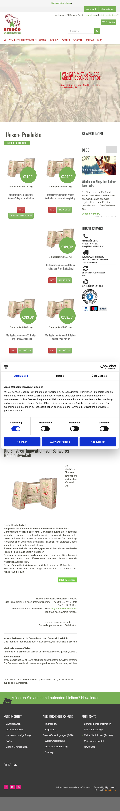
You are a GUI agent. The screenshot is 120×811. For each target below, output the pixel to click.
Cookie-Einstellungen (17, 747)
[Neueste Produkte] (18, 787)
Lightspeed (110, 787)
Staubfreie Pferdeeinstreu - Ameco (27, 40)
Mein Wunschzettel (94, 741)
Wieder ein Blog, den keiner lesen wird (99, 183)
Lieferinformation (14, 729)
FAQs (9, 741)
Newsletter (89, 747)
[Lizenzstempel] (99, 298)
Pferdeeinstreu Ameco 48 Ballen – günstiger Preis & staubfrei (60, 266)
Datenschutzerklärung (56, 746)
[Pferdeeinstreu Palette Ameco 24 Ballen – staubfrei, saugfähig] (60, 168)
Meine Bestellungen (94, 729)
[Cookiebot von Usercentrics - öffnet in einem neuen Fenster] (102, 366)
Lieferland (91, 9)
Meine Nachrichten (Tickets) (98, 735)
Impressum (51, 723)
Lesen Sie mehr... (91, 213)
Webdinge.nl (110, 790)
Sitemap (49, 752)
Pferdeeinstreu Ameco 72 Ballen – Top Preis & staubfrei (21, 337)
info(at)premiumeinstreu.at (63, 608)
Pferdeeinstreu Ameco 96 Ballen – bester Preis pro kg (60, 337)
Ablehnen (22, 441)
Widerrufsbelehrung (55, 740)
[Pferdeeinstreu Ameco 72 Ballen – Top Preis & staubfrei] (21, 308)
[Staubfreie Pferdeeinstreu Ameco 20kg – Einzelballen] (21, 168)
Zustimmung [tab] (21, 375)
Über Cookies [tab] (99, 375)
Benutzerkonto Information (97, 723)
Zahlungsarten (13, 723)
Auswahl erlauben (60, 441)
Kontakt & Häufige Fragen (19, 735)
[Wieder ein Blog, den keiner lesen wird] (99, 165)
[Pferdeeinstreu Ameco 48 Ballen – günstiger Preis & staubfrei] (60, 238)
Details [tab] (60, 375)
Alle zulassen (98, 441)
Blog (99, 40)
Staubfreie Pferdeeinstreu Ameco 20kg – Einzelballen (21, 196)
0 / (110, 22)
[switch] (45, 428)
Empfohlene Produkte (17, 143)
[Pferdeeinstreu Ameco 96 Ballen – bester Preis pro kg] (60, 308)
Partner (66, 40)
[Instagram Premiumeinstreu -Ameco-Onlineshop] (12, 787)
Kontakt (90, 40)
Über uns (53, 40)
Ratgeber (77, 40)
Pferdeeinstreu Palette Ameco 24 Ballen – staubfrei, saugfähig (60, 196)
